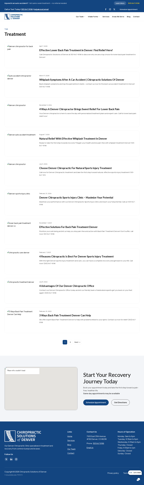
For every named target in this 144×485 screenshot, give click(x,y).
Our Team (79, 17)
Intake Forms (93, 17)
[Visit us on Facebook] (105, 9)
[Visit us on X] (114, 9)
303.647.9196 (134, 3)
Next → (77, 342)
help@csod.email (41, 9)
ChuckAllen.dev (11, 475)
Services (105, 17)
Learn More (120, 3)
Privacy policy (113, 473)
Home (69, 436)
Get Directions (120, 402)
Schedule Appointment (128, 9)
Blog (128, 17)
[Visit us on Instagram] (110, 9)
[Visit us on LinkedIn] (11, 459)
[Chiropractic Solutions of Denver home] (13, 16)
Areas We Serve (118, 17)
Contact (136, 17)
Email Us (90, 447)
